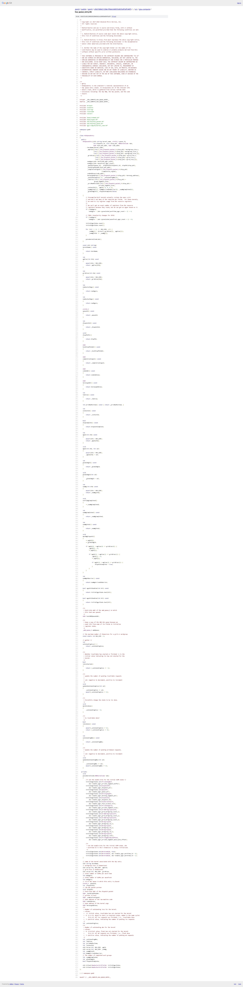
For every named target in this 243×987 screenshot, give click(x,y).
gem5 (77, 9)
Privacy (16, 984)
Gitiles (11, 984)
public (83, 9)
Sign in (239, 3)
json (239, 984)
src (136, 9)
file (113, 16)
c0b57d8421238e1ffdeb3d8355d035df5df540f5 (112, 9)
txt (235, 984)
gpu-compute (144, 9)
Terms (22, 984)
